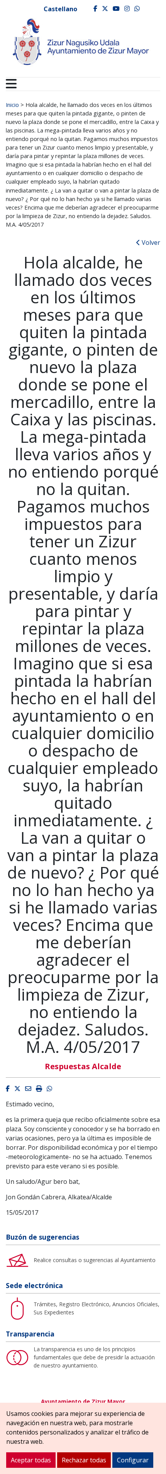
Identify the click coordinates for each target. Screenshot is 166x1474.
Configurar (133, 1460)
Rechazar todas (84, 1460)
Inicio (12, 104)
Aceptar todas (31, 1460)
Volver (150, 242)
